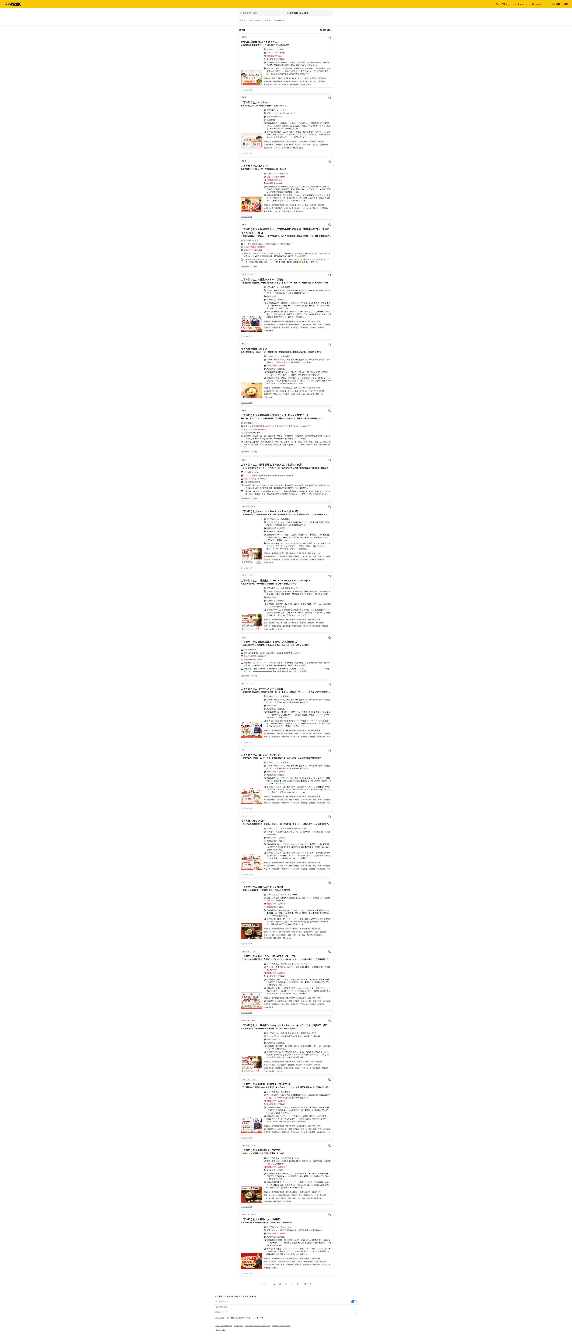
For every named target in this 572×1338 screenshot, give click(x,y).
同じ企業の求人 (246, 90)
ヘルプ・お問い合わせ (223, 1326)
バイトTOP (219, 1318)
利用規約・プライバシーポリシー (257, 1326)
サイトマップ (238, 1326)
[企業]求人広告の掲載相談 (281, 1326)
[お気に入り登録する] (329, 37)
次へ (306, 1283)
